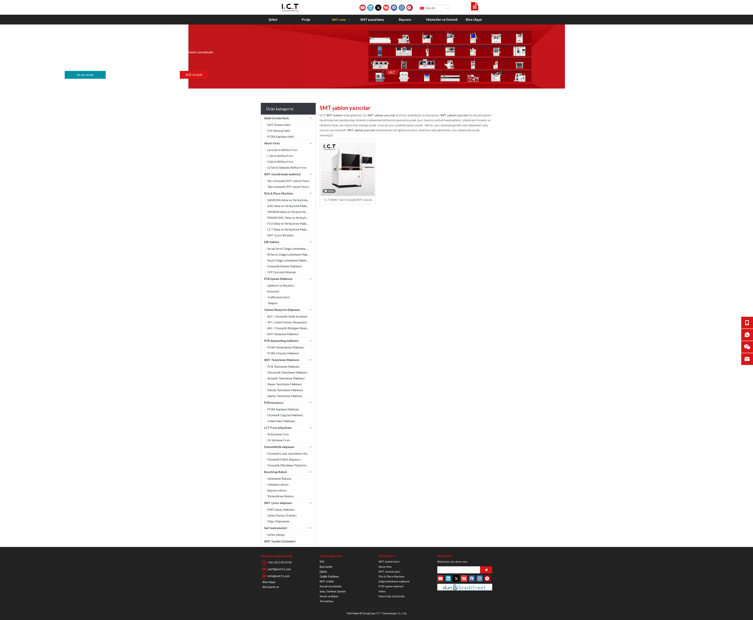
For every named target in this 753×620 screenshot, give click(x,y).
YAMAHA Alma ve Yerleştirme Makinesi (291, 212)
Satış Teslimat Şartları (333, 591)
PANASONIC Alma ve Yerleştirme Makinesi (291, 217)
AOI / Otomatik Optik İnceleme (287, 316)
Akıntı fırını (272, 143)
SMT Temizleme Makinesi (281, 360)
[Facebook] (394, 8)
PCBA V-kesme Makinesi (283, 353)
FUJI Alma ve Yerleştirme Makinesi (289, 223)
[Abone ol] (486, 569)
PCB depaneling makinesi (281, 340)
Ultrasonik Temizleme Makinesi (287, 372)
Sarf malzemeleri (275, 528)
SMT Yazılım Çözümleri (280, 541)
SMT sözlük (327, 581)
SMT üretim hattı (388, 561)
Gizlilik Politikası (329, 576)
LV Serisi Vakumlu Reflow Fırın (286, 167)
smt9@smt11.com (279, 569)
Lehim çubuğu (276, 534)
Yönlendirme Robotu (280, 496)
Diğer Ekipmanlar (278, 521)
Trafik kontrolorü (278, 297)
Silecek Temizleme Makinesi (285, 390)
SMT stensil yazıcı (389, 571)
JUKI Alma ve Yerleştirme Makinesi (289, 206)
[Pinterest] (410, 8)
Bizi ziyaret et (271, 586)
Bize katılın (326, 566)
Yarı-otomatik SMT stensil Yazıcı (288, 181)
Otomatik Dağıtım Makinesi (285, 415)
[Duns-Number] (464, 587)
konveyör (273, 291)
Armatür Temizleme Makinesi (286, 378)
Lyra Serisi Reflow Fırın (282, 150)
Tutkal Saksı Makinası (281, 421)
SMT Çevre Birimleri (280, 235)
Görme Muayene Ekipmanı (282, 309)
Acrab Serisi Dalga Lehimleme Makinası (291, 248)
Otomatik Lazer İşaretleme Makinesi (290, 453)
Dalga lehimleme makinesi (393, 581)
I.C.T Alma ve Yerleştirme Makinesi (289, 229)
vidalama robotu (277, 484)
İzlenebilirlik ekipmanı (279, 447)
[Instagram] (402, 8)
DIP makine (271, 242)
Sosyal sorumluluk (330, 586)
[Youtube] (362, 8)
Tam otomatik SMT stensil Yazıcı (288, 186)
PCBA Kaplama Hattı (280, 136)
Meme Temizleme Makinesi (284, 384)
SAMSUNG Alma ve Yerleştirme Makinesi (291, 200)
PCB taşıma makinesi (390, 586)
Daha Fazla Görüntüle (391, 596)
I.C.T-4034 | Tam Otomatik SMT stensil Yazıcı (348, 200)
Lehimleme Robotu (279, 478)
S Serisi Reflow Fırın (280, 161)
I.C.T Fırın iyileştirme (278, 427)
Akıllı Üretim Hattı (276, 118)
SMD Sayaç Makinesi (281, 509)
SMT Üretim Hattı (278, 125)
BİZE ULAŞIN (194, 74)
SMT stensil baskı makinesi (282, 174)
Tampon (272, 303)
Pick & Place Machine (278, 193)
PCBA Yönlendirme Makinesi (285, 347)
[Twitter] (378, 8)
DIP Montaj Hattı (278, 130)
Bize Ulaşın (269, 582)
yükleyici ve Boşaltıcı (280, 285)
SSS (322, 561)
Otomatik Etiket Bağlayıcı (284, 459)
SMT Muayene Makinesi (283, 334)
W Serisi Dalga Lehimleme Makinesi (290, 254)
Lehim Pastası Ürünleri (281, 515)
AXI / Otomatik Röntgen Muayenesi (290, 328)
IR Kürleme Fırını (278, 434)
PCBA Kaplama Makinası (283, 409)
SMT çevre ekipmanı (278, 503)
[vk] (386, 8)
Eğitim (323, 571)
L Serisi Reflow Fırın (280, 155)
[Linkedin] (370, 8)
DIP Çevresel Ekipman (281, 272)
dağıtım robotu (276, 490)
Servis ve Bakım (329, 596)
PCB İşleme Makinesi (278, 279)
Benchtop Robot (275, 472)
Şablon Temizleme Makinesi (285, 396)
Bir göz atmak (85, 74)
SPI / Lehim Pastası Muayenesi (287, 322)
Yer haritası (326, 601)
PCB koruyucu (273, 402)
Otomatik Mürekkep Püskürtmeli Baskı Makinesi (291, 465)
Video (382, 591)
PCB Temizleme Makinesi (283, 366)
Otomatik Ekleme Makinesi (284, 266)
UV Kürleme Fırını (278, 440)
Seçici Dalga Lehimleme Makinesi (288, 260)
